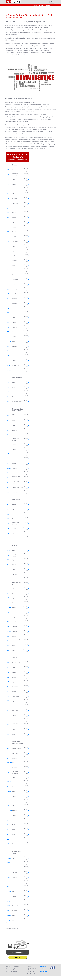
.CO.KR (9, 607)
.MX (8, 387)
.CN (8, 569)
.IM (7, 260)
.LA (8, 612)
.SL (8, 710)
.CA (8, 382)
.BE (8, 179)
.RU (8, 336)
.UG (8, 729)
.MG (8, 686)
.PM (8, 401)
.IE (7, 255)
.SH (8, 705)
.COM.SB (9, 810)
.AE (8, 555)
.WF (8, 839)
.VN (8, 650)
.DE (8, 203)
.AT (8, 170)
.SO (8, 715)
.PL (8, 317)
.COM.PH (9, 631)
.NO (8, 313)
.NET (8, 896)
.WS (8, 844)
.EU (8, 222)
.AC (8, 663)
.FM (8, 767)
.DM (8, 435)
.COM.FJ (9, 763)
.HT (8, 454)
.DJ (8, 677)
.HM (8, 772)
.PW (8, 805)
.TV (8, 824)
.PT (8, 322)
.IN (7, 579)
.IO (7, 583)
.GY (8, 528)
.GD (8, 444)
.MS (8, 463)
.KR (8, 602)
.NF (8, 796)
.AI (7, 420)
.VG (8, 487)
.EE (8, 212)
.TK (8, 820)
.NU (8, 801)
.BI (7, 667)
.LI (7, 279)
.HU (8, 251)
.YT (8, 734)
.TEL (8, 910)
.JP (8, 593)
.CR (8, 430)
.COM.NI (9, 468)
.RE (8, 696)
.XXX (8, 920)
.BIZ (8, 867)
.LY (8, 682)
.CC (8, 753)
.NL (8, 308)
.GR (8, 241)
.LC (8, 458)
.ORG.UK (9, 370)
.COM (8, 872)
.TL (8, 640)
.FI (7, 227)
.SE (8, 346)
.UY (8, 538)
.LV (8, 293)
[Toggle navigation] (51, 2)
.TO (8, 829)
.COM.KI (9, 782)
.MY (8, 621)
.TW (8, 645)
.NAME (9, 891)
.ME (8, 303)
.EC (8, 518)
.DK (8, 208)
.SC (8, 701)
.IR (7, 588)
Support (48, 5)
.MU (8, 691)
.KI (7, 777)
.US (8, 392)
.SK (8, 355)
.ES (8, 217)
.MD (8, 298)
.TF (8, 724)
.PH (8, 626)
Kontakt (42, 969)
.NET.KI (9, 786)
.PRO (8, 905)
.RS (8, 332)
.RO (8, 327)
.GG (8, 236)
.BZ (8, 425)
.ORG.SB (9, 815)
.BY (8, 189)
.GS (8, 523)
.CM (8, 672)
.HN (8, 449)
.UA (8, 360)
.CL (8, 509)
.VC (8, 482)
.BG (8, 184)
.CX (8, 758)
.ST (8, 720)
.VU (8, 834)
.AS (8, 748)
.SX (8, 473)
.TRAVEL (9, 915)
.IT (7, 270)
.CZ (8, 198)
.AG (8, 415)
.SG (8, 636)
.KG (8, 598)
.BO (8, 504)
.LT (8, 284)
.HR (8, 246)
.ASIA (8, 550)
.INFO (8, 877)
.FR (8, 232)
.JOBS (8, 882)
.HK (8, 574)
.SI (7, 351)
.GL (8, 396)
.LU (8, 289)
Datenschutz (43, 971)
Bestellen (17, 957)
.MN (8, 617)
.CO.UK (9, 365)
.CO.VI (8, 492)
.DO (8, 439)
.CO (8, 514)
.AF (8, 560)
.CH (8, 193)
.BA (8, 174)
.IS (7, 265)
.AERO (9, 858)
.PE (8, 533)
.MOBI (8, 886)
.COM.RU (9, 341)
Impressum (43, 966)
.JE (8, 274)
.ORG (8, 901)
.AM (8, 564)
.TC (8, 477)
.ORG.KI (9, 791)
